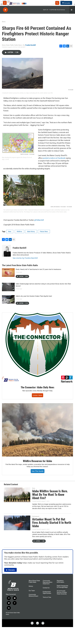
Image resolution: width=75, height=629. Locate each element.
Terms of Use (47, 597)
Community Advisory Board (33, 595)
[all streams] (72, 10)
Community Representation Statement (47, 582)
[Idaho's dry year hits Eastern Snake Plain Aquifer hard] (8, 299)
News (4, 22)
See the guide (37, 471)
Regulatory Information (60, 581)
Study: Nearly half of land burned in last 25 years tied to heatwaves (38, 269)
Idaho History (31, 231)
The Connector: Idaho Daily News (37, 387)
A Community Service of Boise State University (62, 592)
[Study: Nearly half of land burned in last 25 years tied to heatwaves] (8, 272)
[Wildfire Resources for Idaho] (37, 430)
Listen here (37, 395)
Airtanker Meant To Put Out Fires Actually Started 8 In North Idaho (51, 522)
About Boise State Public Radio (34, 581)
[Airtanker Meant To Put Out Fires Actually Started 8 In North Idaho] (17, 523)
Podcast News (44, 231)
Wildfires (19, 231)
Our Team (32, 590)
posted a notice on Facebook (54, 158)
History (31, 586)
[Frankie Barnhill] (6, 251)
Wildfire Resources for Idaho (37, 461)
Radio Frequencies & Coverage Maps (62, 586)
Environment (35, 516)
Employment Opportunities (47, 592)
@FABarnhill (39, 220)
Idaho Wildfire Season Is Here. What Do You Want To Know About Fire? (50, 494)
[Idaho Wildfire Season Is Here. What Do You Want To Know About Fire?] (17, 494)
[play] (5, 10)
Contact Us (46, 588)
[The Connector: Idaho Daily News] (37, 348)
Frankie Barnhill (30, 45)
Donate (67, 3)
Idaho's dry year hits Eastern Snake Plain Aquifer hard (34, 296)
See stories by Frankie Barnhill (25, 258)
